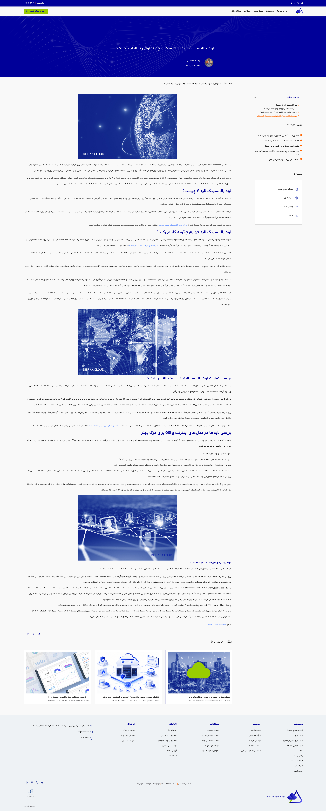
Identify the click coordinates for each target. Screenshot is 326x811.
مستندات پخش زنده (210, 740)
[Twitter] (298, 3)
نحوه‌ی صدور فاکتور (210, 750)
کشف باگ (173, 755)
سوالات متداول (128, 740)
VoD (301, 750)
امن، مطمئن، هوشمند (276, 796)
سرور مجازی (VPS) (295, 745)
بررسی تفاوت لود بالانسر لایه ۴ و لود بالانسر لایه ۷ (278, 112)
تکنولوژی (217, 83)
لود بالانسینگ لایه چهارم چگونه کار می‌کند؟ (280, 108)
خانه (230, 83)
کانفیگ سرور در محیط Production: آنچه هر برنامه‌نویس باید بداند (131, 697)
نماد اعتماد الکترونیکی (31, 797)
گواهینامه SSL (297, 760)
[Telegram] (291, 3)
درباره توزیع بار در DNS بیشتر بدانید (144, 245)
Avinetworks (220, 624)
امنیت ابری (298, 771)
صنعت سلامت (255, 745)
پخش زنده (298, 755)
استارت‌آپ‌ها (256, 730)
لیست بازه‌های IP (212, 745)
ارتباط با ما (172, 730)
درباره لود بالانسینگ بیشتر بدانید (173, 225)
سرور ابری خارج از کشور (293, 740)
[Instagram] (302, 3)
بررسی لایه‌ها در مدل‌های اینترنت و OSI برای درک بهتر (277, 116)
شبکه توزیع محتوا (295, 730)
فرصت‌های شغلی (169, 745)
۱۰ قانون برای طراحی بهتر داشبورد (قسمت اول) (68, 697)
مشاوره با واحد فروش (167, 740)
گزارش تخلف (171, 750)
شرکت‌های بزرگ (254, 735)
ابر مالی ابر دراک (254, 740)
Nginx (210, 624)
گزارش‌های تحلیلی (295, 766)
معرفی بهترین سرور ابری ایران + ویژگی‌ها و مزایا (209, 697)
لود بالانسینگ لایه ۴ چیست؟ (286, 105)
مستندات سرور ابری (210, 735)
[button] (255, 97)
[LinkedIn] (294, 3)
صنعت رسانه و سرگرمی (251, 750)
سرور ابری (299, 735)
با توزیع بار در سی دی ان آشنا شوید (104, 425)
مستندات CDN (213, 730)
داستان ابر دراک (128, 735)
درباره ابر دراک (129, 730)
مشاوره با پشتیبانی (169, 735)
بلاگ (225, 83)
